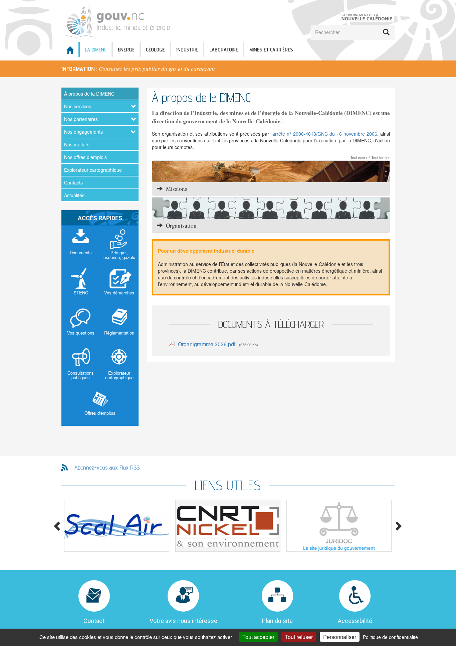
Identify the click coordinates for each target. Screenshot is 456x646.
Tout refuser (299, 637)
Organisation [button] (180, 225)
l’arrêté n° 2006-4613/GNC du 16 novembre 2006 (323, 133)
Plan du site (277, 620)
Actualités (74, 195)
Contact (93, 620)
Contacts (73, 182)
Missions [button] (175, 188)
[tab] (271, 189)
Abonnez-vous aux (107, 467)
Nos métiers (76, 144)
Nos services (77, 106)
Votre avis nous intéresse (183, 620)
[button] (271, 171)
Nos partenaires (81, 119)
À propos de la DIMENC (89, 93)
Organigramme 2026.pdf (206, 344)
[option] (228, 68)
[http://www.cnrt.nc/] (227, 526)
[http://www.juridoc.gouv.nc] (339, 526)
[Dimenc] (120, 20)
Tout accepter (258, 637)
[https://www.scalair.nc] (116, 526)
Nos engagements (83, 131)
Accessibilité (355, 620)
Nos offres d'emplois (85, 157)
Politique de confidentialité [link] (390, 637)
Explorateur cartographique (93, 169)
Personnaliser (339, 637)
